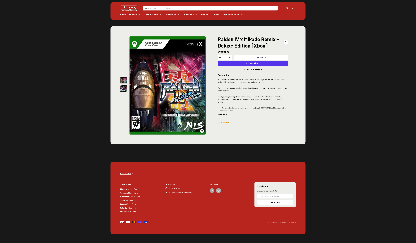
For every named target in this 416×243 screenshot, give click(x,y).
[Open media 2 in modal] (167, 85)
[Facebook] (212, 190)
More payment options (253, 69)
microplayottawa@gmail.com (180, 192)
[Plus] (229, 57)
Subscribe (275, 202)
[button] (293, 8)
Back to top (125, 173)
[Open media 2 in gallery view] (123, 88)
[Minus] (220, 57)
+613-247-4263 (174, 188)
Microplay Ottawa (275, 222)
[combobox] (221, 8)
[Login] (286, 8)
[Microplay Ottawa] (129, 8)
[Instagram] (218, 190)
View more (222, 114)
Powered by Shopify (289, 222)
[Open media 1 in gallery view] (123, 80)
